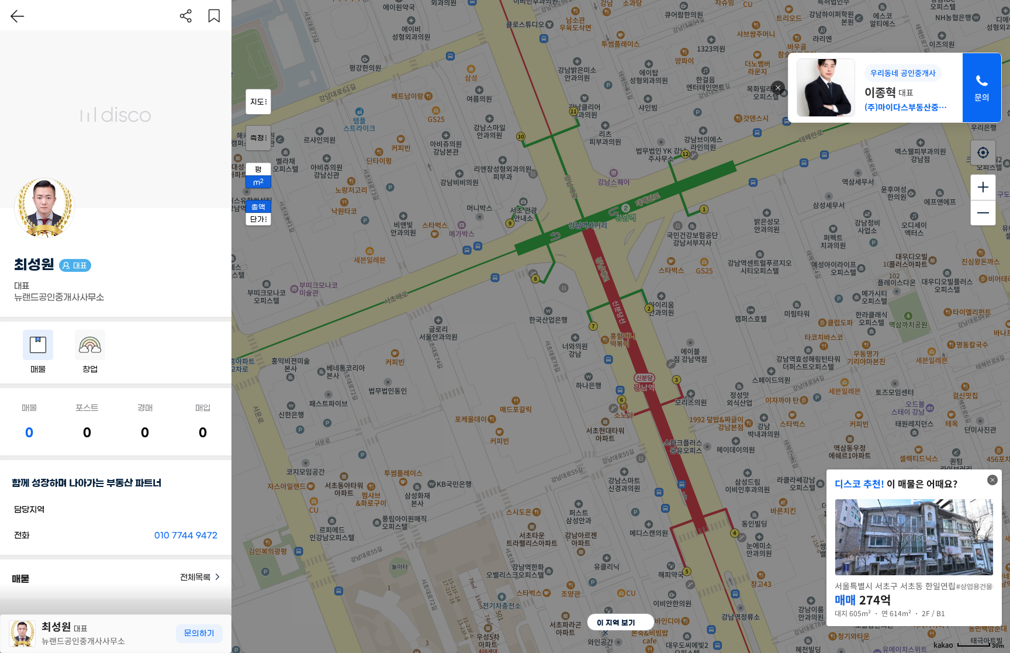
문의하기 (199, 633)
